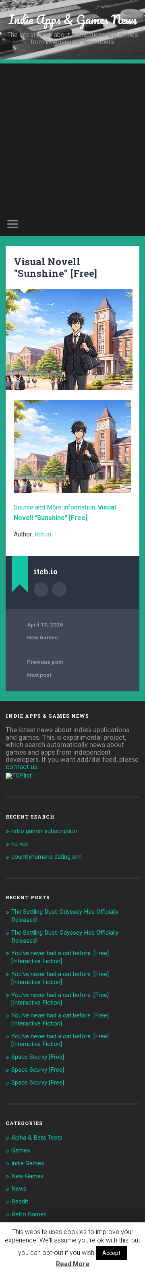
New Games (42, 637)
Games (20, 1150)
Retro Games (29, 1214)
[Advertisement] (72, 135)
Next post (39, 674)
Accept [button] (111, 1253)
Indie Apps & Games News (72, 19)
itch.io (43, 534)
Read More (72, 1264)
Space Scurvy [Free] (37, 1056)
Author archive (41, 589)
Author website (59, 589)
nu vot (19, 843)
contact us (21, 767)
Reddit (19, 1201)
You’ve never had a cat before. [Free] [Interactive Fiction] (60, 957)
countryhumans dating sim (46, 856)
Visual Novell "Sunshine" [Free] (55, 267)
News (19, 1188)
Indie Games (27, 1163)
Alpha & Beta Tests (36, 1137)
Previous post (45, 662)
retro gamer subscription (44, 831)
